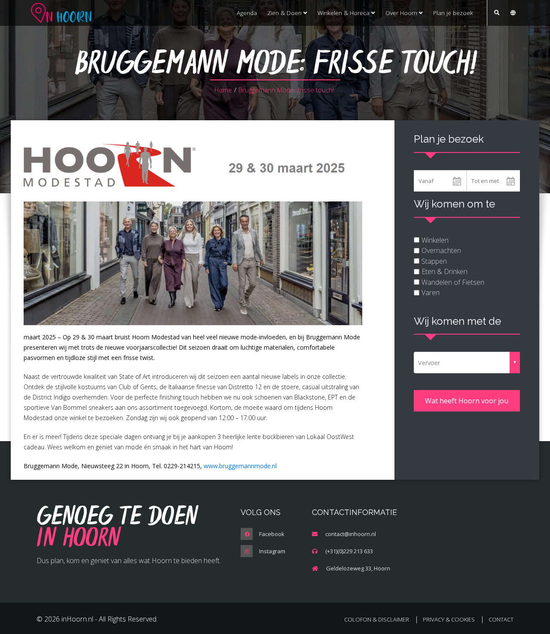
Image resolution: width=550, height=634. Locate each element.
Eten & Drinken (445, 271)
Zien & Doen (285, 13)
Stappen (434, 261)
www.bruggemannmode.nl (240, 466)
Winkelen (435, 240)
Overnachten (441, 250)
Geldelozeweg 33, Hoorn (358, 568)
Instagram (272, 551)
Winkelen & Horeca (344, 13)
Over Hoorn (402, 13)
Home (223, 89)
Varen (431, 292)
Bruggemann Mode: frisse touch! (286, 89)
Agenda (247, 13)
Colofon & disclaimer (376, 619)
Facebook (271, 534)
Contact (501, 619)
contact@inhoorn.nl (350, 534)
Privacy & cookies (449, 619)
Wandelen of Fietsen (453, 282)
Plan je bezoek (453, 13)
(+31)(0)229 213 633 (349, 551)
